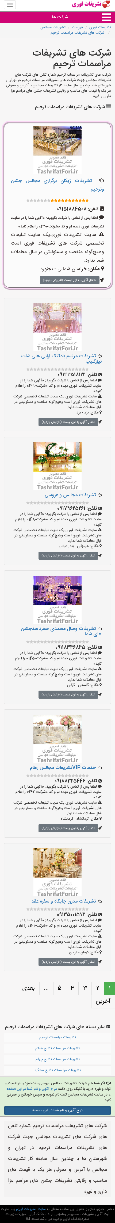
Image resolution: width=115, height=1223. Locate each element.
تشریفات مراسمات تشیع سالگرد (57, 1070)
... (46, 988)
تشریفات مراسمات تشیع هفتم (57, 1048)
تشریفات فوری (100, 27)
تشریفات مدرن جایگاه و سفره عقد (63, 901)
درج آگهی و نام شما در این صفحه (31, 1089)
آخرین (103, 1001)
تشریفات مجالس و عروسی (70, 495)
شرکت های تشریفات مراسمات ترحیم (78, 33)
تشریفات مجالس (53, 27)
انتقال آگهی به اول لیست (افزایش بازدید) (70, 280)
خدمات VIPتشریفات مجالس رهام (63, 768)
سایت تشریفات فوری (30, 1209)
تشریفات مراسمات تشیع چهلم (58, 1059)
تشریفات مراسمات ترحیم (57, 1037)
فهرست (77, 27)
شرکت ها (60, 17)
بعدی (28, 988)
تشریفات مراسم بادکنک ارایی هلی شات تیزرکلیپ (61, 359)
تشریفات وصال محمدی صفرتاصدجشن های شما (61, 631)
